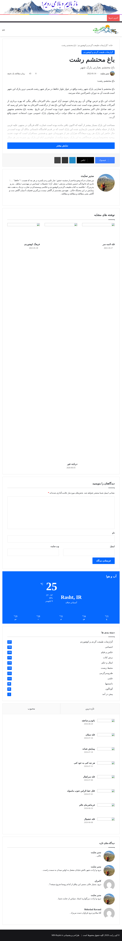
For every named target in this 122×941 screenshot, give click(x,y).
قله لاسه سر (109, 244)
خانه (111, 45)
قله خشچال (89, 819)
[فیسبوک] (88, 199)
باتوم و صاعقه (88, 720)
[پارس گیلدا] (106, 29)
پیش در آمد (107, 694)
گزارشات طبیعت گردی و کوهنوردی (92, 45)
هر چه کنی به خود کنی (84, 763)
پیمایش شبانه (88, 749)
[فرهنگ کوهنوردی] (23, 232)
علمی (110, 678)
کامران (98, 881)
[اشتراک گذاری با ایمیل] (65, 160)
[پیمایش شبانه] (106, 753)
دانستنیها (109, 683)
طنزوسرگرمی (106, 673)
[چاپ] (57, 160)
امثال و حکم (107, 663)
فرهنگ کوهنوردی (32, 244)
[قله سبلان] (106, 739)
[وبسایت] (92, 199)
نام (113, 533)
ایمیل (112, 546)
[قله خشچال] (106, 823)
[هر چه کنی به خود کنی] (106, 767)
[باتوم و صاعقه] (106, 725)
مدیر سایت (104, 73)
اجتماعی (109, 647)
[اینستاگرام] (84, 199)
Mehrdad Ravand (92, 909)
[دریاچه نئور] (61, 342)
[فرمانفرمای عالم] (106, 809)
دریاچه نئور (72, 464)
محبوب (31, 708)
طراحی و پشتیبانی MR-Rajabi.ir (65, 935)
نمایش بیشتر (62, 145)
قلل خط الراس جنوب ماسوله (81, 791)
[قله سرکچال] (106, 781)
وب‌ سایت (55, 546)
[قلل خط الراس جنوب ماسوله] (106, 795)
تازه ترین (89, 708)
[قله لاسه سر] (98, 232)
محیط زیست (107, 668)
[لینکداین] (72, 160)
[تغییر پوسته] (12, 30)
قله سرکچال (89, 777)
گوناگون (109, 689)
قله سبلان (90, 735)
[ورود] (18, 30)
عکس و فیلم (107, 652)
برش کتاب (108, 657)
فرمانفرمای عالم (87, 805)
